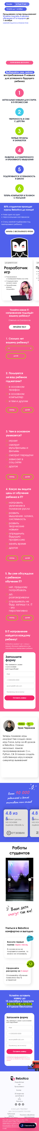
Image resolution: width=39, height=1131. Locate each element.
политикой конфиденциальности (16, 1057)
